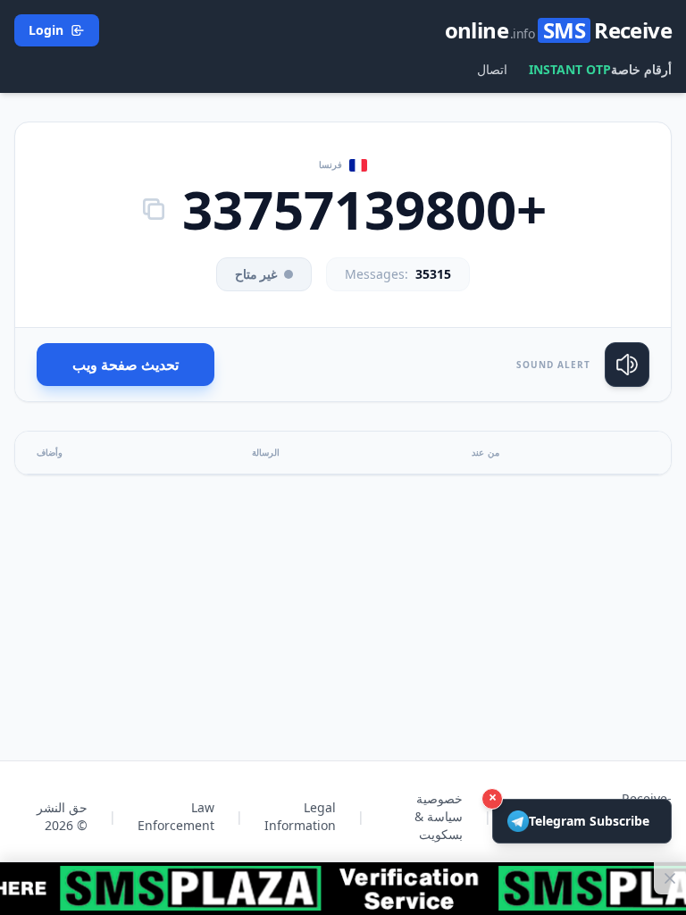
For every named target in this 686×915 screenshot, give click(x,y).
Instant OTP (570, 69)
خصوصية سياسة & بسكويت (438, 816)
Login (46, 29)
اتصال (492, 69)
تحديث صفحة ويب (125, 364)
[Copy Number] (153, 209)
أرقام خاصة (641, 69)
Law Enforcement (176, 816)
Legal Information (300, 816)
